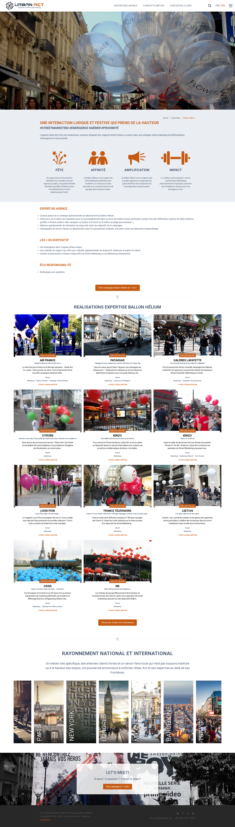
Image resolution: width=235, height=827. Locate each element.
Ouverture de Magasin (122, 381)
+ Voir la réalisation (47, 385)
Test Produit (199, 456)
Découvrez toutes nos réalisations (117, 622)
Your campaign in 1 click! (117, 786)
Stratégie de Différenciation (52, 606)
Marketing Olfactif (186, 456)
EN (223, 5)
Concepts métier (153, 5)
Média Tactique (42, 381)
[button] (17, 711)
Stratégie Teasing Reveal (59, 381)
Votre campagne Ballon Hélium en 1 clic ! (117, 287)
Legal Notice (45, 820)
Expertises (175, 118)
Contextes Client (181, 5)
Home (165, 118)
